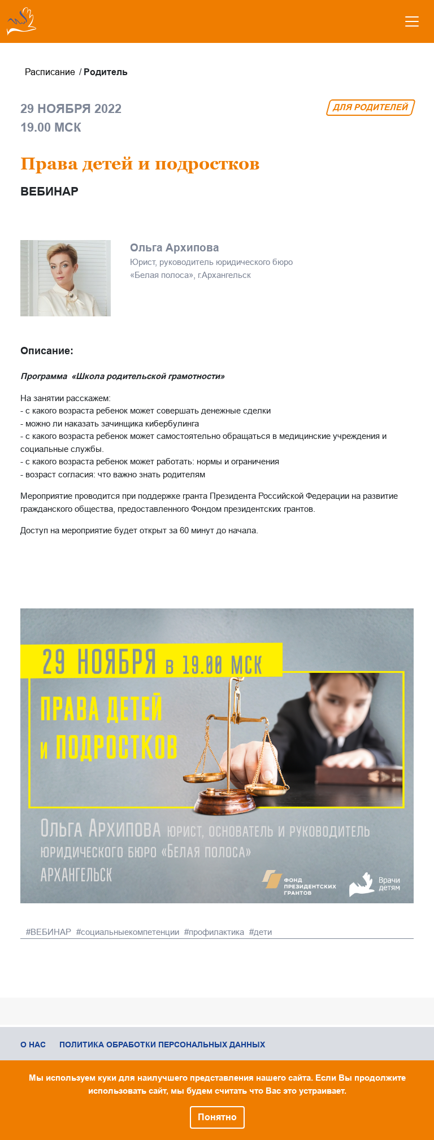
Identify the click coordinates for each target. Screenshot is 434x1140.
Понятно (217, 1117)
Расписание (50, 72)
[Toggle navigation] (412, 21)
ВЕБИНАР (51, 932)
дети (263, 932)
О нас (33, 1044)
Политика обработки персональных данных (162, 1044)
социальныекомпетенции (130, 932)
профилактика (216, 932)
